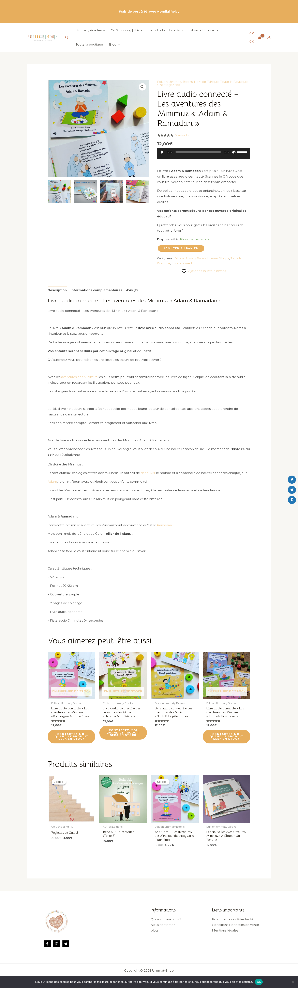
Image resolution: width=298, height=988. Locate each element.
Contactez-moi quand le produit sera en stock (71, 736)
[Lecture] (162, 152)
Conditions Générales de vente (235, 925)
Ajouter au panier (181, 248)
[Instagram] (56, 943)
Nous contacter (163, 925)
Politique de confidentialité (232, 919)
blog (154, 930)
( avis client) (184, 135)
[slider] (242, 151)
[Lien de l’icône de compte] (269, 37)
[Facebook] (47, 943)
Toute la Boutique (234, 82)
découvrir (148, 473)
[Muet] (234, 152)
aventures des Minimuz (79, 377)
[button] (67, 37)
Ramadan (164, 525)
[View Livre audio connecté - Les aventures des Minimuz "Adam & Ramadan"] (85, 191)
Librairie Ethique (206, 82)
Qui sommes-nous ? (166, 919)
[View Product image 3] (111, 191)
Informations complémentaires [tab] (96, 290)
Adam (52, 481)
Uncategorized (168, 85)
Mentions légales (225, 930)
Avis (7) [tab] (132, 290)
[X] (65, 943)
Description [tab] (57, 290)
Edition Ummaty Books (175, 82)
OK (259, 981)
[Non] (293, 982)
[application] (203, 155)
